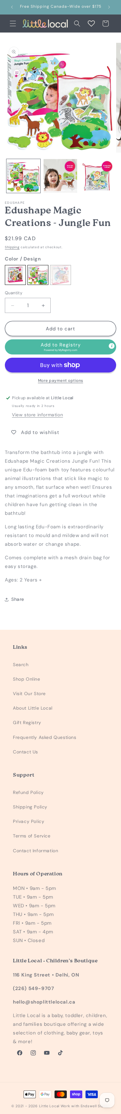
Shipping (12, 247)
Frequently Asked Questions (44, 737)
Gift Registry (27, 722)
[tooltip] (112, 346)
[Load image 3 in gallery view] (97, 176)
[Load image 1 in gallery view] (23, 176)
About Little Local (33, 708)
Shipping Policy (30, 807)
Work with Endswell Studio (85, 1106)
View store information (37, 415)
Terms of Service (32, 836)
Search (21, 664)
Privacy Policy (28, 821)
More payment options (60, 380)
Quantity (13, 293)
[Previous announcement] (12, 7)
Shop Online (26, 679)
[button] (13, 23)
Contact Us (25, 752)
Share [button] (17, 599)
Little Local (49, 1106)
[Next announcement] (109, 7)
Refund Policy (28, 792)
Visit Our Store (29, 693)
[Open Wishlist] (91, 23)
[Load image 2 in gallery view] (60, 176)
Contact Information (35, 851)
